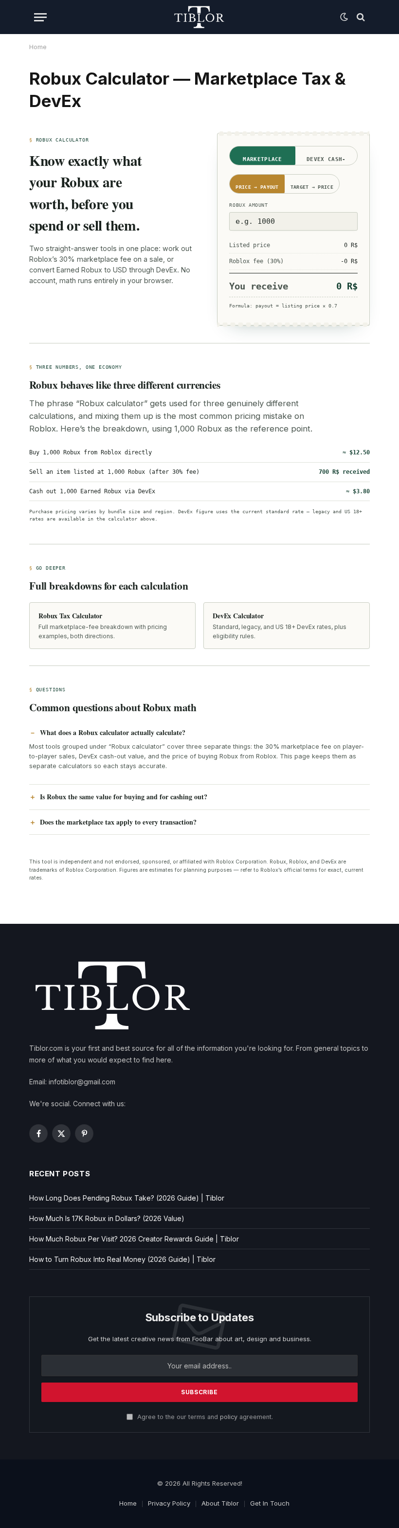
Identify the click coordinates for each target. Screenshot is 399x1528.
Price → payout (257, 187)
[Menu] (40, 17)
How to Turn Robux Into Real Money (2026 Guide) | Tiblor (122, 1259)
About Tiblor (220, 1503)
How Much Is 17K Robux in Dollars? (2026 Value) (106, 1218)
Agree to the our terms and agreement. (204, 1416)
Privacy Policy (169, 1503)
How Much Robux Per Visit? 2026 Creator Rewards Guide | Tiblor (134, 1239)
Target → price (311, 187)
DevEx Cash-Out (326, 160)
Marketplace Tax (262, 160)
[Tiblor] (199, 17)
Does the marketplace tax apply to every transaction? (118, 822)
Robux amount (248, 205)
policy (228, 1416)
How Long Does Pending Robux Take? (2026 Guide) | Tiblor (126, 1198)
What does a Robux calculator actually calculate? (112, 732)
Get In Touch (270, 1503)
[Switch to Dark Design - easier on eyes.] (344, 17)
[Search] (360, 17)
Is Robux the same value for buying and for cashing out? (123, 796)
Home (128, 1503)
